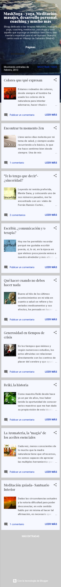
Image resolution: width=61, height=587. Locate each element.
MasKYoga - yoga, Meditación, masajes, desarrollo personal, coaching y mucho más (31, 17)
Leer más (51, 114)
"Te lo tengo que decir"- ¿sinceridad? (21, 178)
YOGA (34, 54)
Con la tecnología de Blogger (32, 580)
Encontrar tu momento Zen (24, 128)
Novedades (18, 54)
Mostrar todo (47, 67)
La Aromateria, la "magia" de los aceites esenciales (25, 435)
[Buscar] (56, 7)
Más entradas (30, 536)
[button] (55, 80)
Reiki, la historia (16, 385)
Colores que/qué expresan (23, 80)
